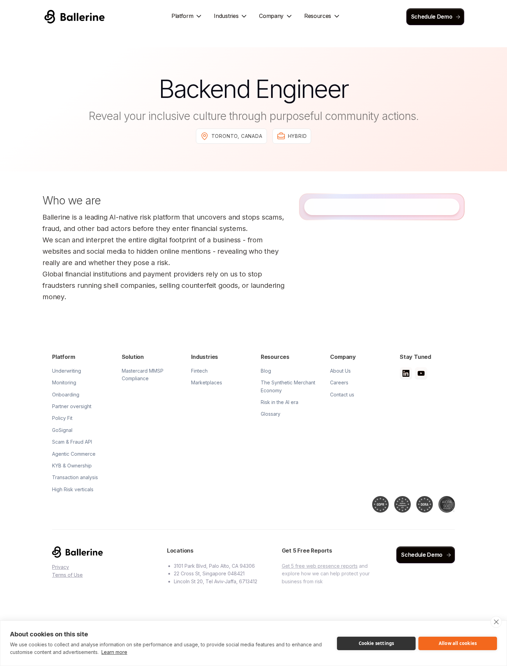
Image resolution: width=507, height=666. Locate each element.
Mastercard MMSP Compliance (142, 374)
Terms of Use (67, 575)
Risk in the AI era (279, 402)
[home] (74, 17)
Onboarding (65, 394)
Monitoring (64, 382)
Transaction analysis (75, 477)
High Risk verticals (72, 489)
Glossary (270, 414)
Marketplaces (206, 382)
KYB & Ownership (72, 465)
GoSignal (62, 430)
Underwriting (66, 371)
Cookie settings (376, 643)
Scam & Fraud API (72, 442)
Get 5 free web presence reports (320, 566)
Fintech (199, 371)
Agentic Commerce (74, 454)
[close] (496, 622)
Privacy (60, 567)
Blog (266, 371)
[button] (187, 16)
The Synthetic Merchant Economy (288, 386)
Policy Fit (62, 418)
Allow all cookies (458, 643)
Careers (339, 382)
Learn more (114, 652)
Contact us (342, 394)
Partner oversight (71, 406)
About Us (340, 371)
